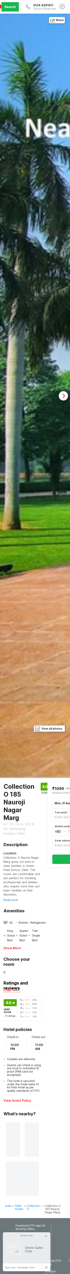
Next (63, 396)
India (8, 1205)
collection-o (34, 1207)
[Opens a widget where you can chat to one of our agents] (26, 1252)
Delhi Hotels (19, 1207)
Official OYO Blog (53, 1262)
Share (60, 20)
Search (10, 7)
